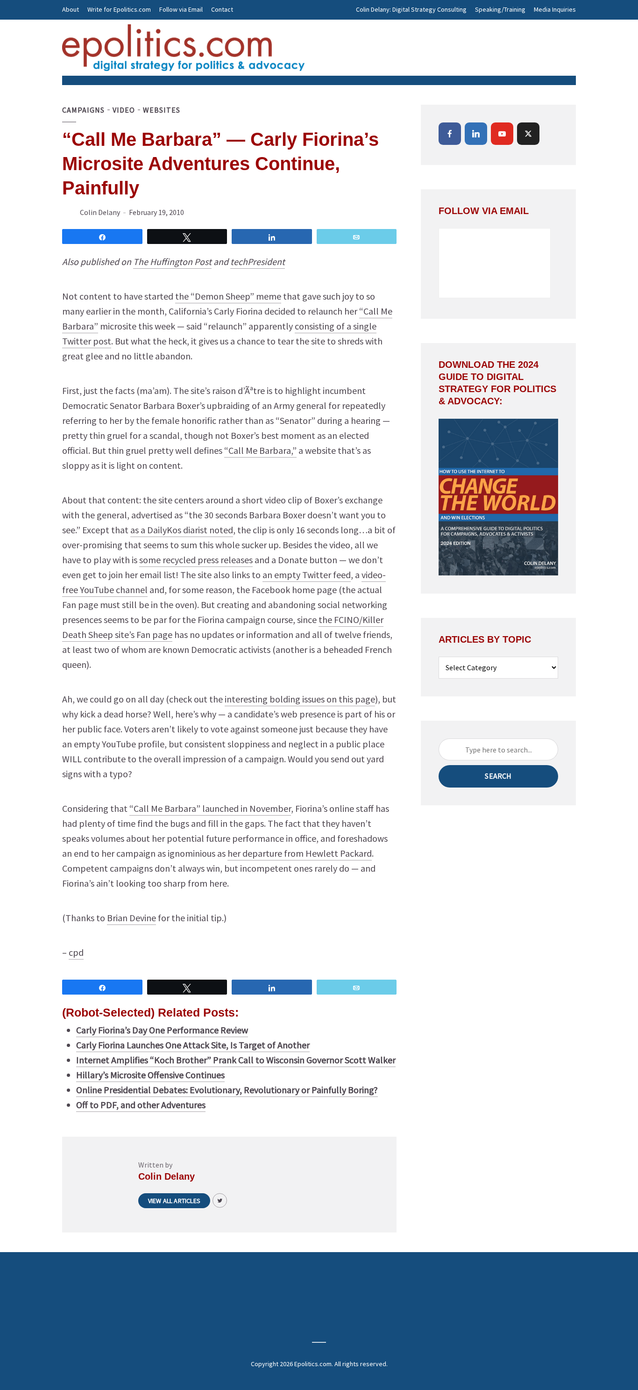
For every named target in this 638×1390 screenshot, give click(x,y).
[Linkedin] (476, 133)
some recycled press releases (196, 560)
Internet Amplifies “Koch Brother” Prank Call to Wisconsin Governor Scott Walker (236, 1060)
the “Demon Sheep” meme (228, 296)
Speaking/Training (500, 9)
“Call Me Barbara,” (260, 450)
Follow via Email (181, 9)
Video (124, 110)
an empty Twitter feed (306, 574)
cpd (76, 952)
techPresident (257, 261)
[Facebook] (450, 133)
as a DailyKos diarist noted (181, 530)
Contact (222, 9)
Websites (161, 110)
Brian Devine (131, 918)
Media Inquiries (555, 9)
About (70, 9)
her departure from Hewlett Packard (299, 853)
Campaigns (83, 110)
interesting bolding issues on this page (300, 699)
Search (498, 776)
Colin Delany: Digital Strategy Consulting (411, 9)
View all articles (174, 1201)
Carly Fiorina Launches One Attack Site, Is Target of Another (193, 1045)
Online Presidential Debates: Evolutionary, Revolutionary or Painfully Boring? (227, 1090)
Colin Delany (100, 212)
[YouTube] (502, 133)
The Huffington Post (172, 261)
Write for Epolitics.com (119, 9)
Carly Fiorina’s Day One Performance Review (162, 1030)
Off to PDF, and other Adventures (141, 1105)
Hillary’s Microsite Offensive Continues (150, 1075)
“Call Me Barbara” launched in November (210, 808)
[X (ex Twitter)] (528, 133)
